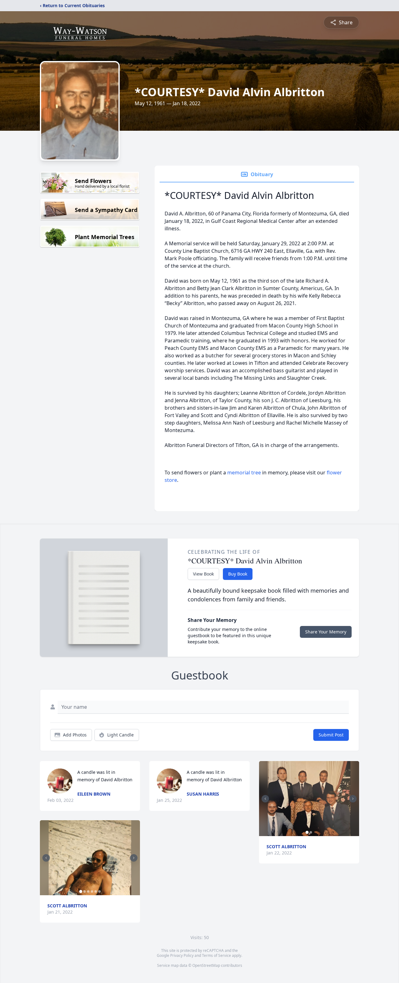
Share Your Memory (325, 632)
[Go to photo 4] (92, 891)
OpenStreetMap (206, 965)
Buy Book (237, 574)
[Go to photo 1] (80, 891)
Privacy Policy (182, 955)
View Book (203, 574)
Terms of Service (216, 955)
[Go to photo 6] (99, 891)
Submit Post (331, 735)
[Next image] (133, 858)
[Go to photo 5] (95, 891)
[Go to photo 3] (88, 891)
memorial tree (244, 472)
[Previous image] (46, 858)
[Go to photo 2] (84, 891)
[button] (90, 857)
